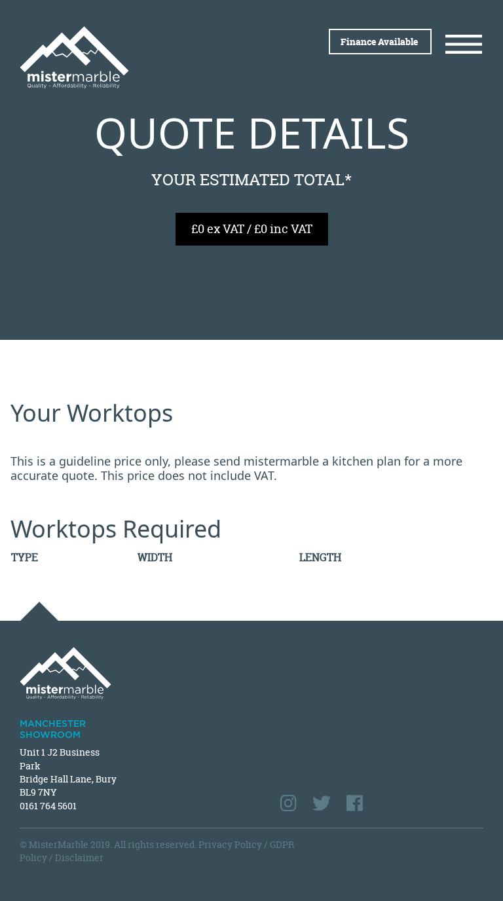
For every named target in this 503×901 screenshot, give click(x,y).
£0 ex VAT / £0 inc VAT (251, 229)
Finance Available (380, 41)
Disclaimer (79, 857)
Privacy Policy (230, 844)
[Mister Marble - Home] (131, 57)
